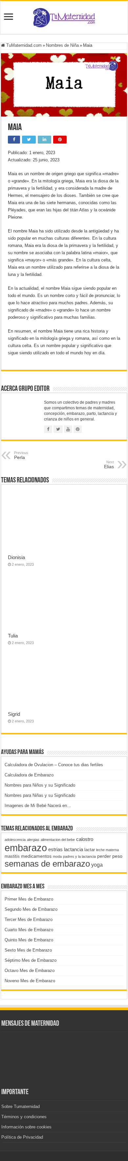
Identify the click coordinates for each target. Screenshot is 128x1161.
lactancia (73, 849)
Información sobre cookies (26, 1126)
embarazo (26, 847)
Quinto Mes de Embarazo (29, 939)
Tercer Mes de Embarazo (29, 919)
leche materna (107, 850)
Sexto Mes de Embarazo (28, 950)
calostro (84, 839)
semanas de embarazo (47, 864)
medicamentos (36, 856)
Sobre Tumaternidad (20, 1106)
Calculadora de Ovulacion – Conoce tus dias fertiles (54, 764)
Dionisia (16, 557)
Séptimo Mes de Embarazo (30, 960)
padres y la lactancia (79, 856)
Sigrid (14, 714)
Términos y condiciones (24, 1116)
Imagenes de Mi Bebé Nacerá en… (38, 805)
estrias (55, 849)
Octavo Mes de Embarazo (29, 970)
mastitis (12, 856)
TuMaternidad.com (23, 45)
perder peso (109, 856)
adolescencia (15, 840)
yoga (97, 865)
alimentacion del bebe (58, 840)
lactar (89, 849)
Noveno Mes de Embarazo (30, 980)
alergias (33, 840)
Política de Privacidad (22, 1137)
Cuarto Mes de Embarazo (29, 929)
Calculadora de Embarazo (29, 774)
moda (57, 856)
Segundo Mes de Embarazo (31, 909)
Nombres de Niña (62, 45)
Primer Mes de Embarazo (29, 899)
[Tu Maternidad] (64, 16)
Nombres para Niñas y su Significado (40, 795)
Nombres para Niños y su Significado (40, 785)
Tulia (13, 635)
